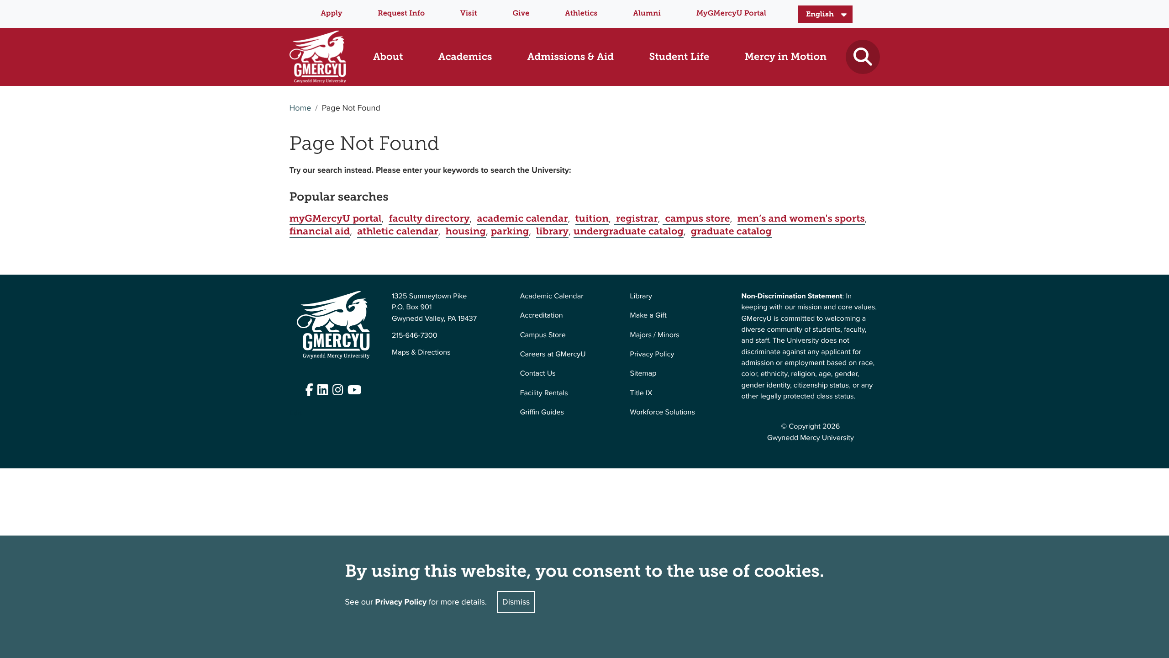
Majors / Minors (654, 335)
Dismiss (516, 602)
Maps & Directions (421, 352)
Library (641, 296)
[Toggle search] (863, 57)
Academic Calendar (552, 296)
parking (510, 231)
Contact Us (538, 373)
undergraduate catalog (629, 231)
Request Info (401, 13)
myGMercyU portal (336, 218)
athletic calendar (397, 231)
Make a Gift (648, 315)
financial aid (320, 231)
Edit (296, 413)
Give (521, 13)
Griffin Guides (542, 412)
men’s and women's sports (801, 218)
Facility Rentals (544, 393)
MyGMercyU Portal (731, 13)
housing (466, 231)
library (552, 231)
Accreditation (541, 315)
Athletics (581, 13)
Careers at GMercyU (553, 354)
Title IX (641, 393)
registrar (636, 218)
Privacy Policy (652, 354)
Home (300, 108)
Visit (468, 13)
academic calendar (522, 218)
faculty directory (429, 218)
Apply (331, 13)
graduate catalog (731, 231)
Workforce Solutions (662, 412)
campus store (696, 218)
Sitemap (643, 373)
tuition (592, 218)
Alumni (647, 13)
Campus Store (543, 335)
